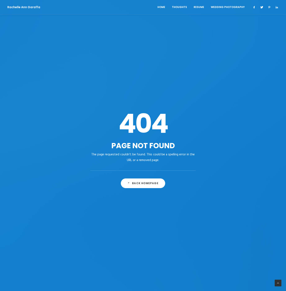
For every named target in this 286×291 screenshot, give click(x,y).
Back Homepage (145, 183)
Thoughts (179, 7)
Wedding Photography (228, 7)
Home (161, 7)
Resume (199, 7)
